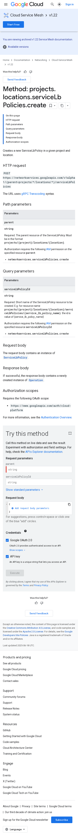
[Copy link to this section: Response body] (32, 368)
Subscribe (62, 819)
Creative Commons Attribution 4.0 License (28, 628)
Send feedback (16, 79)
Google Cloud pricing (14, 669)
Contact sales (11, 681)
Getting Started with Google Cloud (22, 736)
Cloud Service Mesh (26, 15)
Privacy (26, 806)
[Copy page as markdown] (62, 106)
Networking (41, 60)
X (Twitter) (9, 781)
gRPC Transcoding (33, 194)
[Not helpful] (30, 72)
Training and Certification (17, 753)
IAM (48, 249)
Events (7, 775)
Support (7, 702)
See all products (12, 663)
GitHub (7, 730)
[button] (39, 47)
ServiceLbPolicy (15, 357)
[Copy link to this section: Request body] (29, 345)
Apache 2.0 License (33, 631)
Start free (13, 24)
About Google (11, 806)
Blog (5, 769)
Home (6, 60)
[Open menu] (5, 4)
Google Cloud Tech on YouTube (20, 793)
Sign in (69, 4)
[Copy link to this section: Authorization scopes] (42, 391)
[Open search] (52, 4)
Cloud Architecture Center (18, 747)
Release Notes (11, 708)
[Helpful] (25, 72)
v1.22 (53, 15)
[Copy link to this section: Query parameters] (38, 271)
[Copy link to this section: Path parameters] (35, 204)
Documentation (22, 60)
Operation (36, 380)
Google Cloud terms (60, 806)
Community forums (14, 696)
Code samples (11, 742)
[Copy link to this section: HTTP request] (29, 166)
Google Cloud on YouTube (17, 787)
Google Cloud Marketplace (18, 675)
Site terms (40, 806)
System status (11, 714)
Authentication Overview (56, 417)
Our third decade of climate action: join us (28, 812)
